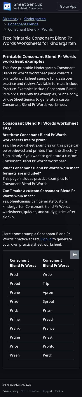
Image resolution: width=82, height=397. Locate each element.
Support (47, 391)
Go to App (68, 6)
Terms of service (30, 391)
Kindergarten (35, 18)
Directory (10, 18)
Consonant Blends (23, 24)
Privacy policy (10, 391)
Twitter (59, 391)
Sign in (46, 239)
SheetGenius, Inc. (15, 384)
